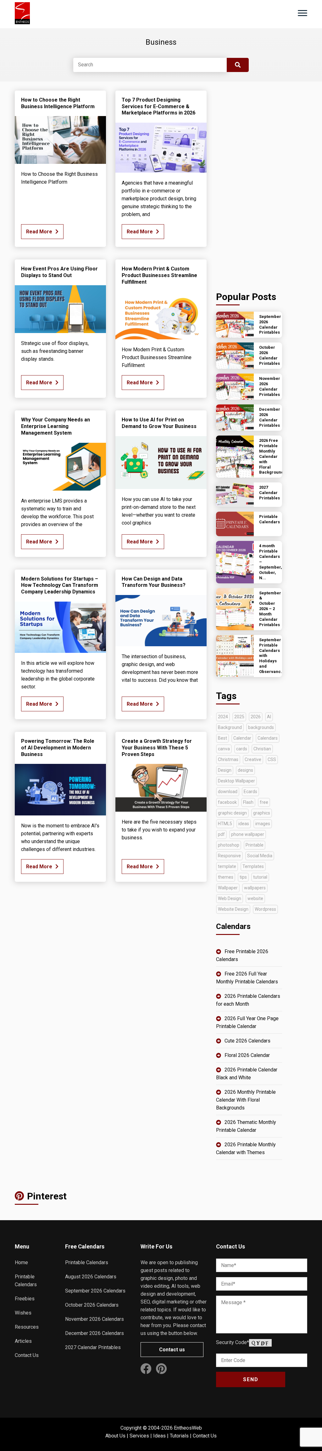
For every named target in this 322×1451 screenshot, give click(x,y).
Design (224, 770)
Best (222, 738)
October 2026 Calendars (92, 1305)
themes (225, 877)
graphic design (232, 812)
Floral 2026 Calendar (247, 1055)
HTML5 (225, 823)
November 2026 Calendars (94, 1319)
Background (230, 727)
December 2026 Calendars (94, 1333)
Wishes (23, 1313)
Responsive (229, 855)
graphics (261, 812)
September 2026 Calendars (95, 1291)
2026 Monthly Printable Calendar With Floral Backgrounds (246, 1100)
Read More (39, 232)
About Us (115, 1436)
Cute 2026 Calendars (247, 1041)
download (227, 791)
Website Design (233, 909)
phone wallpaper (247, 834)
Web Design (229, 898)
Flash (248, 802)
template (227, 866)
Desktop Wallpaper (236, 780)
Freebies (25, 1299)
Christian (262, 748)
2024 (223, 716)
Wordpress (265, 909)
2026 (256, 716)
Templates (253, 866)
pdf (221, 834)
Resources (27, 1327)
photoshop (228, 845)
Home (21, 1262)
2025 (239, 716)
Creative (253, 759)
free (264, 802)
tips (243, 877)
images (262, 823)
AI (269, 716)
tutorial (260, 877)
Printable (255, 845)
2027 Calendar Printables (93, 1347)
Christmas (228, 759)
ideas (243, 823)
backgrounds (261, 727)
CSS (272, 759)
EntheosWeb (188, 1428)
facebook (227, 802)
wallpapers (255, 887)
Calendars (268, 738)
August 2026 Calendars (90, 1277)
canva (224, 748)
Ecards (250, 791)
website (255, 898)
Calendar (242, 738)
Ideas (159, 1436)
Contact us (172, 1350)
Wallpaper (228, 887)
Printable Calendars (86, 1262)
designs (245, 770)
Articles (23, 1341)
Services (139, 1436)
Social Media (259, 855)
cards (241, 748)
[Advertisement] (249, 185)
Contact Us (27, 1355)
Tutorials (179, 1436)
